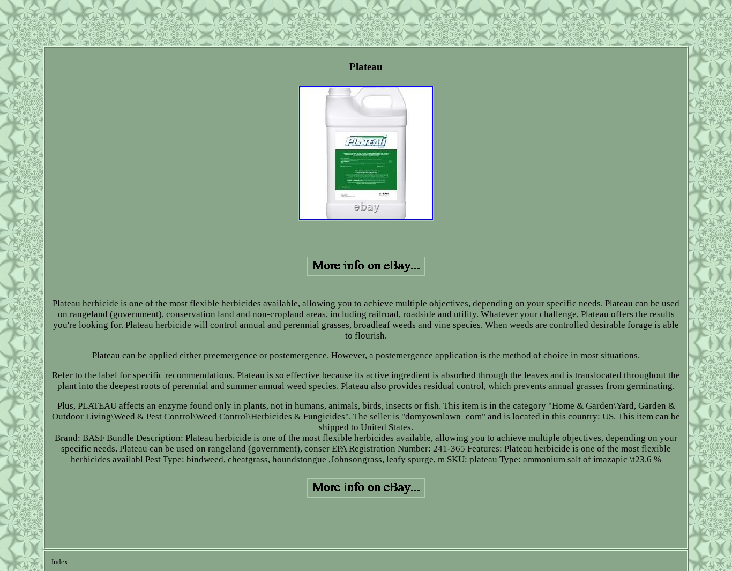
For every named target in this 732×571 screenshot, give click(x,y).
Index (59, 562)
